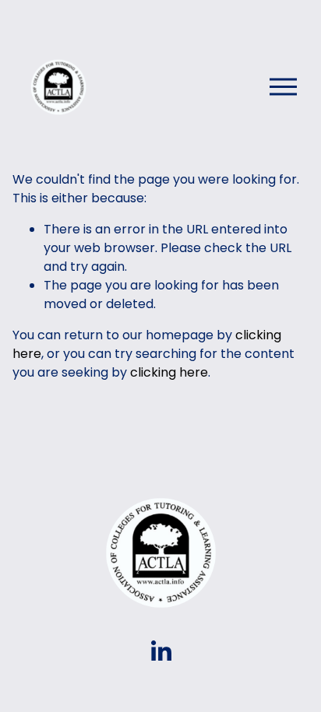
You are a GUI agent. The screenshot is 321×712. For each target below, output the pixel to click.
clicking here (169, 372)
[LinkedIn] (160, 651)
